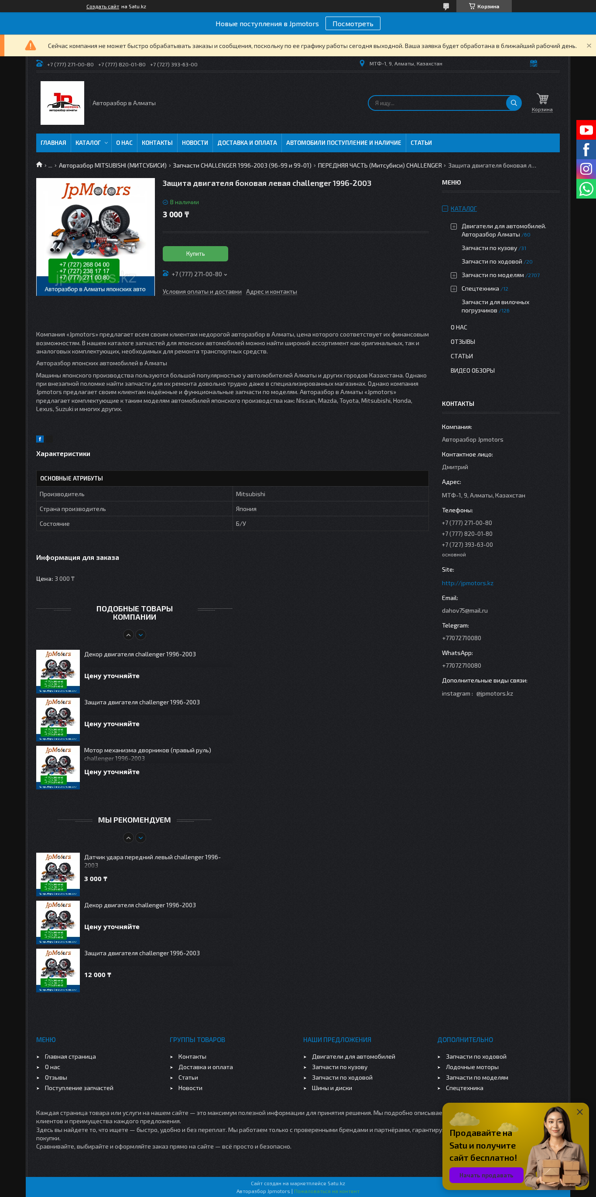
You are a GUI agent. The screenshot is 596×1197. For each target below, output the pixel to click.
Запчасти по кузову (489, 247)
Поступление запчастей (79, 1087)
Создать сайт (102, 6)
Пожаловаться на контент (327, 1191)
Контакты (157, 142)
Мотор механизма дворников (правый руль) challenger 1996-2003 (147, 754)
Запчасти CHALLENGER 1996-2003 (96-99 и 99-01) (242, 165)
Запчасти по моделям (493, 274)
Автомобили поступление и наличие (343, 142)
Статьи (421, 142)
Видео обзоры (473, 370)
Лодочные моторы (472, 1066)
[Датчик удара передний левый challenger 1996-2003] (58, 874)
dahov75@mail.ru (465, 610)
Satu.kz (336, 1183)
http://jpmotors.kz (467, 582)
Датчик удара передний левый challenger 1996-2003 (152, 861)
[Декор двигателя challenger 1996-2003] (58, 671)
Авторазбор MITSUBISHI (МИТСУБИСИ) (113, 165)
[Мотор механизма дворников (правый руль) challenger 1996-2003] (58, 767)
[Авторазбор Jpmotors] (62, 103)
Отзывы (463, 341)
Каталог (88, 142)
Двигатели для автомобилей (353, 1056)
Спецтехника (480, 288)
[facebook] (40, 440)
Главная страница (70, 1056)
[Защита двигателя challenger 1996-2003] (58, 719)
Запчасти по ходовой (492, 261)
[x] (49, 440)
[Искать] (514, 103)
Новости (195, 142)
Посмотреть (352, 23)
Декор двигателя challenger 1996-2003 (140, 654)
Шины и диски (332, 1087)
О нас (124, 142)
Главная (53, 142)
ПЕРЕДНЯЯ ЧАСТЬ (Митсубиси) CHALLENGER (380, 165)
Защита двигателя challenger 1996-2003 (142, 702)
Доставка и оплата (247, 142)
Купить (195, 253)
